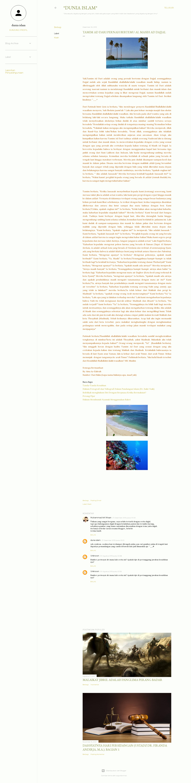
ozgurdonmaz (121, 776)
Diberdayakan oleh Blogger (116, 771)
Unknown (94, 556)
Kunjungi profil (18, 30)
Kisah (56, 37)
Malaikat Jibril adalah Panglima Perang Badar (122, 680)
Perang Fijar (89, 396)
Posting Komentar (97, 754)
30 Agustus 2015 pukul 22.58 (111, 556)
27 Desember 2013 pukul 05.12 (113, 540)
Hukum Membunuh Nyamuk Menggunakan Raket (107, 399)
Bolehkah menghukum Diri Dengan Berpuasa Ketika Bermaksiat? (114, 392)
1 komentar (95, 685)
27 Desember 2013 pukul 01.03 (124, 518)
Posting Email (96, 500)
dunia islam (95, 540)
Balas (93, 535)
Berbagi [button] (57, 27)
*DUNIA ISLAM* (80, 8)
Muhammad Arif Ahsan (100, 517)
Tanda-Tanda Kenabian (94, 385)
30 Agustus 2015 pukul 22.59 (111, 571)
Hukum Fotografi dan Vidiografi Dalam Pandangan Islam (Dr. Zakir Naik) (118, 389)
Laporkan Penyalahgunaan (14, 71)
